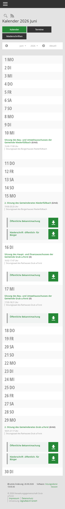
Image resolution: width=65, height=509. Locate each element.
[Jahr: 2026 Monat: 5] (6, 46)
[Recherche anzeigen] (5, 15)
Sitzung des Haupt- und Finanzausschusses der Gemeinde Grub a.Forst (29, 255)
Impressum (14, 498)
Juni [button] (22, 45)
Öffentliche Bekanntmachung (25, 221)
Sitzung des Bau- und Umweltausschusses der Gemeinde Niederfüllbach (28, 141)
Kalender (14, 29)
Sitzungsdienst (51, 485)
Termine (39, 29)
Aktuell (52, 45)
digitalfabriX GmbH (28, 501)
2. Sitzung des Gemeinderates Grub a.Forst (27, 427)
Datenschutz (27, 498)
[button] (53, 223)
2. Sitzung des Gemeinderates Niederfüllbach (28, 202)
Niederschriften (14, 36)
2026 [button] (33, 45)
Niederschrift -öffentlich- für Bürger (24, 233)
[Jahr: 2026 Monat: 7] (43, 46)
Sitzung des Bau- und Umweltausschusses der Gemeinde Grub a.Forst (28, 297)
